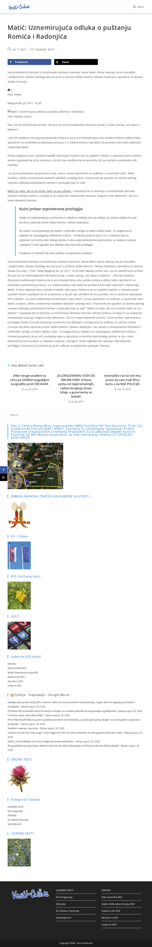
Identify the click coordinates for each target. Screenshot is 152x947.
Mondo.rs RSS (15, 681)
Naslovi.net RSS (16, 676)
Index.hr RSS (15, 685)
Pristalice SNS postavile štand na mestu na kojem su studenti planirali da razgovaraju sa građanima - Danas (66, 711)
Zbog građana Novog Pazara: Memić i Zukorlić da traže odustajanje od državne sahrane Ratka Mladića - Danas (68, 745)
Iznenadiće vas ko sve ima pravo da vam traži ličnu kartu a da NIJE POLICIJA (122, 380)
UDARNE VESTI (44, 49)
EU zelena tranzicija (18, 819)
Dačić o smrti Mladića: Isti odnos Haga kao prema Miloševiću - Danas (45, 741)
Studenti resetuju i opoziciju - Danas (27, 728)
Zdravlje (12, 815)
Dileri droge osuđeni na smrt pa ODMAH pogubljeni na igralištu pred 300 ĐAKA (29, 380)
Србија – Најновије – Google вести (42, 695)
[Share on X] (3, 477)
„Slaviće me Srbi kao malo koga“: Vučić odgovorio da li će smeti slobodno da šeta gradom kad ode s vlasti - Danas (69, 732)
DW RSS (12, 663)
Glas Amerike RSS (17, 668)
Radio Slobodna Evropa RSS (23, 672)
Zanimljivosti (15, 824)
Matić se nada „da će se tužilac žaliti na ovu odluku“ (40, 191)
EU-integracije (15, 811)
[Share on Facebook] (3, 470)
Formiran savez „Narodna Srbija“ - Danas (30, 715)
